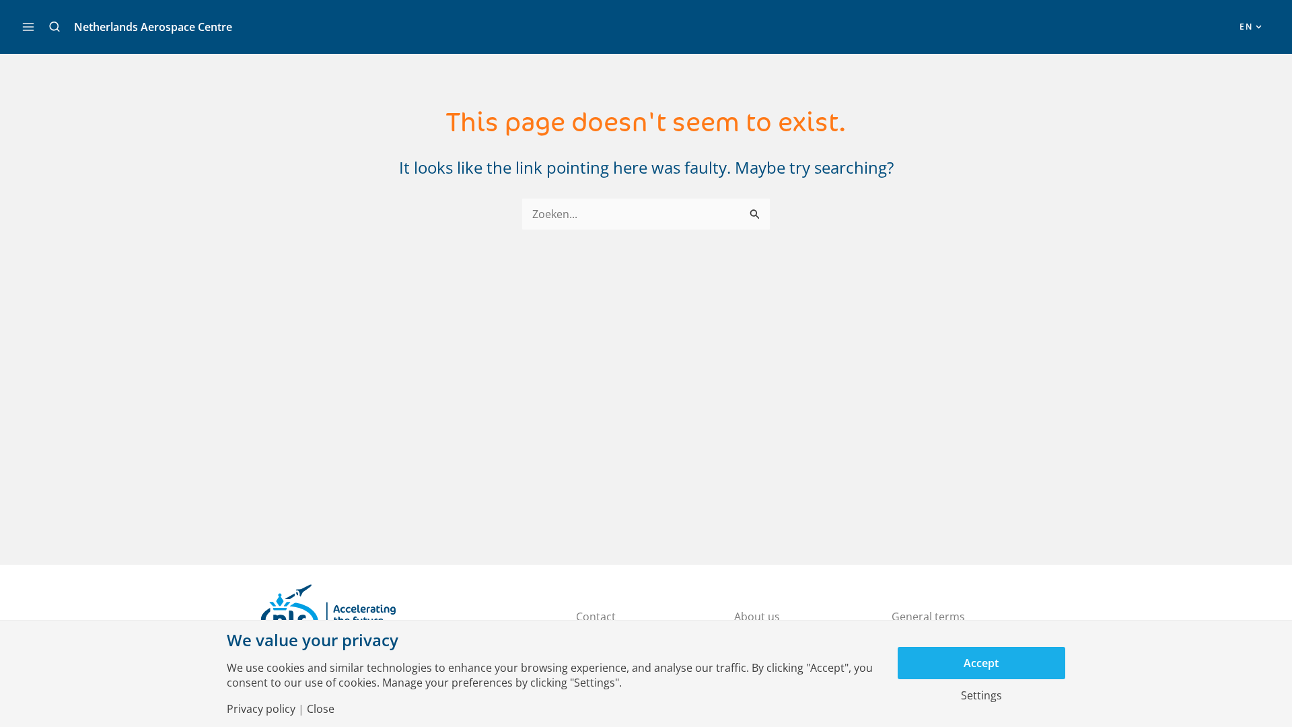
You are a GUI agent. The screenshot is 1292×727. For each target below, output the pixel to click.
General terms (928, 616)
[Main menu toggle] (28, 27)
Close (320, 708)
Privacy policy (261, 708)
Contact (596, 616)
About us (757, 616)
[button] (54, 27)
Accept (981, 663)
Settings (981, 695)
